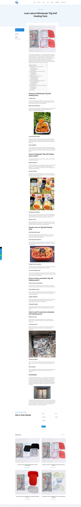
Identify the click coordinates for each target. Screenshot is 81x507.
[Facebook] (15, 39)
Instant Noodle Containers (34, 77)
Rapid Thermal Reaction (34, 68)
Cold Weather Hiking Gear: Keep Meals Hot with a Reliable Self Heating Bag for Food (27, 497)
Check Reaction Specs (34, 82)
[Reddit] (18, 39)
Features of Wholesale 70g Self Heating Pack (36, 66)
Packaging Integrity (34, 84)
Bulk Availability (33, 70)
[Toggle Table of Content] (46, 65)
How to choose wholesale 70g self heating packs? (37, 80)
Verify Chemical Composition (35, 81)
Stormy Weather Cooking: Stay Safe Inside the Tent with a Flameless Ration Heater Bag (53, 497)
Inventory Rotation (33, 88)
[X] (17, 39)
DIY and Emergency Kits (34, 79)
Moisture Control (33, 86)
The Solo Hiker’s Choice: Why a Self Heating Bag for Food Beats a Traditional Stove (27, 465)
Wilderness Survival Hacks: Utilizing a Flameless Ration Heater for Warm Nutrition (53, 465)
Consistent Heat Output (34, 69)
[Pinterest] (20, 39)
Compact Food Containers (34, 78)
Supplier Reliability (33, 83)
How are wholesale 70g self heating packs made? (37, 71)
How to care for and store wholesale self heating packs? (38, 85)
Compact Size (33, 67)
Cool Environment (33, 87)
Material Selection (33, 72)
